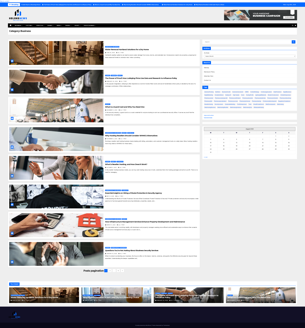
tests (250, 104)
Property (124, 219)
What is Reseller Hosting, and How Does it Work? (126, 164)
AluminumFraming (209, 92)
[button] (292, 25)
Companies (113, 75)
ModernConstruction (273, 95)
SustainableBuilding (230, 104)
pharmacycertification (235, 98)
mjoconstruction (209, 115)
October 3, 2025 (112, 167)
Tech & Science (89, 25)
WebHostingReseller (222, 107)
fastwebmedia (208, 117)
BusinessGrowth (226, 92)
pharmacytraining (256, 101)
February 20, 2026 (112, 81)
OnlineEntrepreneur (286, 95)
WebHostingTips (247, 107)
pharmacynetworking (285, 98)
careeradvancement (237, 92)
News (59, 25)
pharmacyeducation (247, 98)
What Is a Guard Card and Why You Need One (124, 107)
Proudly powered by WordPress (143, 325)
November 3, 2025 (112, 138)
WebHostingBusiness (210, 107)
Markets (120, 75)
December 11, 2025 (112, 110)
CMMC (247, 92)
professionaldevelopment (269, 101)
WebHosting (280, 104)
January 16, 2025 (112, 253)
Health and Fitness (88, 295)
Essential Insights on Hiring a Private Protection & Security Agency (133, 193)
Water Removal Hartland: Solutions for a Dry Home (127, 49)
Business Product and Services (113, 132)
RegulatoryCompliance (284, 101)
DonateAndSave (219, 95)
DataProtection (277, 92)
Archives (206, 53)
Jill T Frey (121, 52)
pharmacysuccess (233, 101)
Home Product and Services (112, 46)
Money (50, 25)
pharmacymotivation (272, 98)
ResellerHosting (209, 104)
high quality (236, 95)
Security (108, 104)
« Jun (205, 157)
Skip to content (4, 1)
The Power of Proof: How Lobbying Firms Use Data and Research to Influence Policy (141, 78)
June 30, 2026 (111, 52)
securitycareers (219, 104)
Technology (131, 132)
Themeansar (166, 325)
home (242, 95)
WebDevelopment (270, 104)
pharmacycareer (209, 98)
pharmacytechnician (245, 101)
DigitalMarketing (209, 95)
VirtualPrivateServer (258, 104)
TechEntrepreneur (242, 104)
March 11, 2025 (111, 224)
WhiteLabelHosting (259, 107)
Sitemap (206, 67)
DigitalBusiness (287, 92)
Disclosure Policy (209, 72)
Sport (77, 25)
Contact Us (207, 80)
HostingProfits (249, 95)
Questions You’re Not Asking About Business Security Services (131, 250)
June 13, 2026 (89, 300)
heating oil (228, 95)
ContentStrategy (254, 92)
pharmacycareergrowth (221, 98)
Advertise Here (208, 76)
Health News (97, 295)
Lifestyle (39, 25)
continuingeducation (266, 92)
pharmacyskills (208, 101)
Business (18, 25)
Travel (67, 25)
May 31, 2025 (110, 196)
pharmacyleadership (260, 98)
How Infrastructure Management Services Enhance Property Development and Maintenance (145, 222)
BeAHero (217, 92)
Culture (29, 25)
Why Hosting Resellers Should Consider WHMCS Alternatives (131, 136)
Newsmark (158, 325)
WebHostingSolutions (235, 107)
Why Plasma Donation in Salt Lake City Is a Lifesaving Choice (111, 297)
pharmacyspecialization (220, 101)
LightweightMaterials (260, 95)
